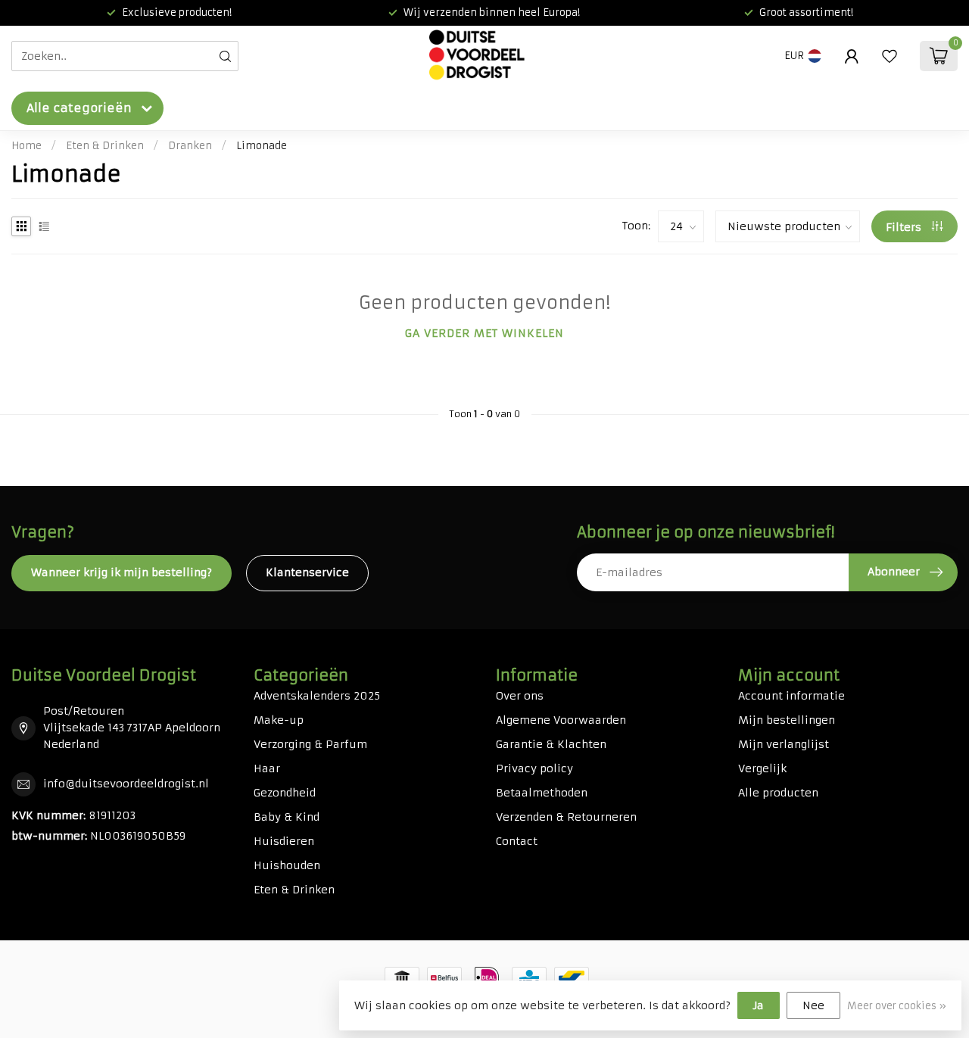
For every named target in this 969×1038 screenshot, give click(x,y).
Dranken (190, 145)
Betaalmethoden (541, 793)
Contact (516, 841)
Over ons (520, 696)
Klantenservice (307, 572)
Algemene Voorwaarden (561, 720)
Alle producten (778, 793)
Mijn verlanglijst (783, 744)
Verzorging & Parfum (310, 744)
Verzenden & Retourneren (566, 817)
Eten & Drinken (105, 145)
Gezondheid (285, 793)
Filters (905, 227)
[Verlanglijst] (889, 56)
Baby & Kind (286, 817)
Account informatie (791, 696)
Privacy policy (534, 768)
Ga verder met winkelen (484, 333)
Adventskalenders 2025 (317, 696)
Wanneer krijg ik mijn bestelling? (121, 572)
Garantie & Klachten (551, 744)
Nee (813, 1005)
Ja (758, 1005)
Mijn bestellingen (786, 720)
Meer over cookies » (896, 1006)
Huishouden (287, 865)
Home (26, 145)
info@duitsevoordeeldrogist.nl (126, 783)
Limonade (261, 145)
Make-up (279, 720)
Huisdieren (284, 841)
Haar (267, 768)
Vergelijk (762, 768)
